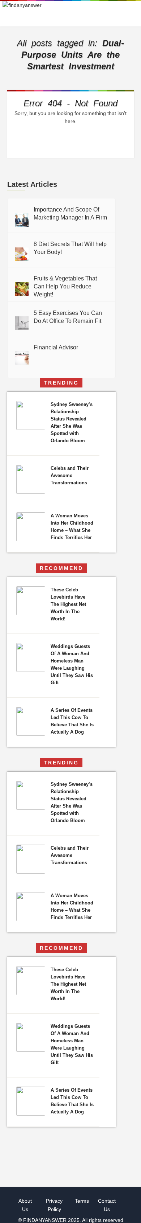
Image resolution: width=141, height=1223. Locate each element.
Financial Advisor (56, 347)
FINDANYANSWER (45, 1220)
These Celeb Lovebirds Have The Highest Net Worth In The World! (68, 604)
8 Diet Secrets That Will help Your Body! (70, 248)
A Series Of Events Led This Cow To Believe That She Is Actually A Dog (72, 721)
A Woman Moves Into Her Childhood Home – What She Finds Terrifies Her (72, 526)
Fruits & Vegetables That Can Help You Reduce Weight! (65, 286)
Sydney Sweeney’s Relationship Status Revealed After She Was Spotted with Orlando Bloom (72, 422)
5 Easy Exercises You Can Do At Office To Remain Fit (68, 317)
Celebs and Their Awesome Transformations (70, 475)
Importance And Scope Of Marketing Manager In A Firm (70, 213)
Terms (82, 1201)
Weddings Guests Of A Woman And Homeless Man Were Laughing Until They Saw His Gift (72, 664)
